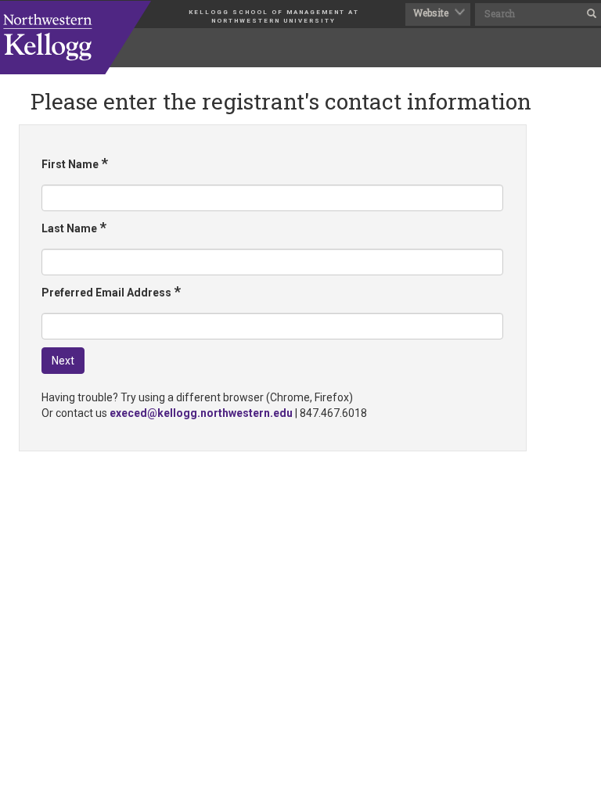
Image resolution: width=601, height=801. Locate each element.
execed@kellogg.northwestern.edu (201, 413)
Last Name (73, 227)
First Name (74, 163)
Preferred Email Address (111, 291)
